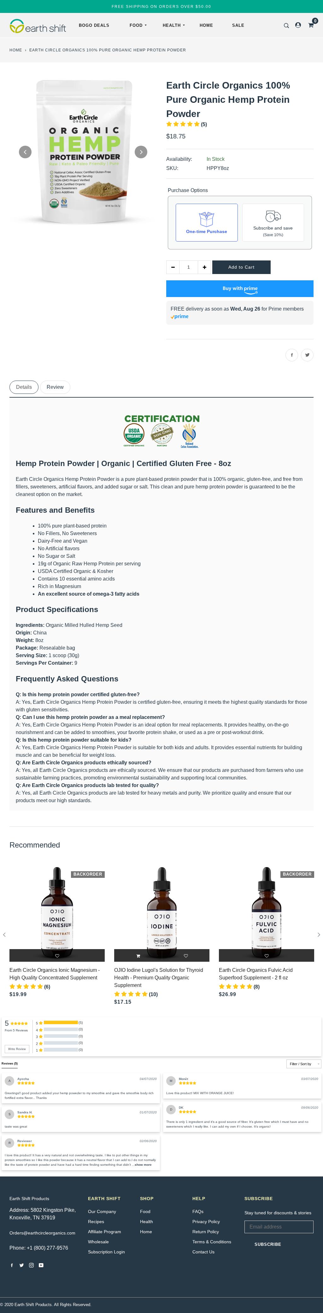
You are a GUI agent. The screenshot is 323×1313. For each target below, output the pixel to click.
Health (172, 25)
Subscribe (268, 1244)
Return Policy (205, 1231)
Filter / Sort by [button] (300, 1064)
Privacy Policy (206, 1221)
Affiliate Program (104, 1231)
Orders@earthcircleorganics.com (42, 1232)
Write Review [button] (17, 1049)
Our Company (102, 1211)
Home (206, 25)
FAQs (197, 1211)
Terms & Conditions (211, 1241)
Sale (238, 25)
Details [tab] (24, 387)
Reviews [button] (10, 1063)
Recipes (96, 1221)
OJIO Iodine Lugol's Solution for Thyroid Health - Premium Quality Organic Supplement (158, 977)
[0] (309, 25)
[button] (143, 1164)
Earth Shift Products (29, 1198)
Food (136, 25)
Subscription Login (106, 1251)
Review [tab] (55, 387)
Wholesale (98, 1241)
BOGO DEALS (94, 25)
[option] (83, 151)
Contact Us (203, 1251)
